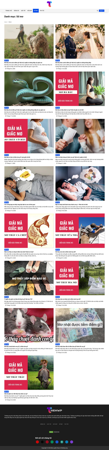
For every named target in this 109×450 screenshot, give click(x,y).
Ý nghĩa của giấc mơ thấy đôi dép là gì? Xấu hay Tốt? (18, 299)
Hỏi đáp (29, 10)
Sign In (101, 10)
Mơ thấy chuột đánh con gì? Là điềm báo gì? (16, 346)
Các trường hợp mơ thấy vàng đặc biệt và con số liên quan (19, 204)
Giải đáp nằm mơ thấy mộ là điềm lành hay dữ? (68, 299)
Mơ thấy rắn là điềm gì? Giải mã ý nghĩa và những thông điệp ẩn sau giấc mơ (24, 110)
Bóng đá (16, 10)
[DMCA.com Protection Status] (54, 432)
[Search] (97, 11)
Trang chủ (8, 10)
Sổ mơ (36, 10)
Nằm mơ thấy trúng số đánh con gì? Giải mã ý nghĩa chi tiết (71, 157)
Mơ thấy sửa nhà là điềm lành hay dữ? (65, 252)
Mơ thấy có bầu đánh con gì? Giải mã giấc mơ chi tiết (69, 110)
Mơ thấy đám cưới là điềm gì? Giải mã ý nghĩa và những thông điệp (73, 62)
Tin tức (42, 10)
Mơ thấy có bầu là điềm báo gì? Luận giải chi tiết (17, 157)
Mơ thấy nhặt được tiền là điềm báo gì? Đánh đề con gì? (70, 346)
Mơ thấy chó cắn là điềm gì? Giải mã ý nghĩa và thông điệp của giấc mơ (23, 62)
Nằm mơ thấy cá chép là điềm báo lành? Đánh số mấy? (19, 252)
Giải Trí (23, 10)
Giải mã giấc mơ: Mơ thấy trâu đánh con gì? (16, 394)
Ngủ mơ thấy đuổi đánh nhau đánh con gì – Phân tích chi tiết (71, 204)
